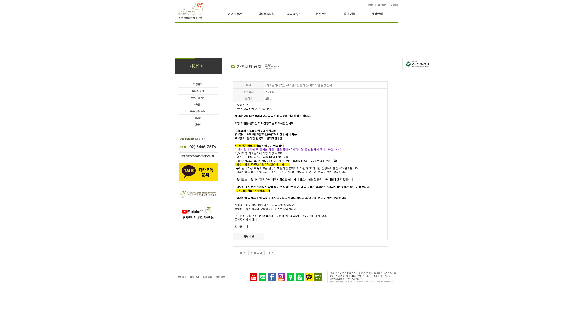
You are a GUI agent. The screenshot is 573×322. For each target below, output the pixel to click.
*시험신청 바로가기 (246, 145)
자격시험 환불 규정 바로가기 (253, 190)
